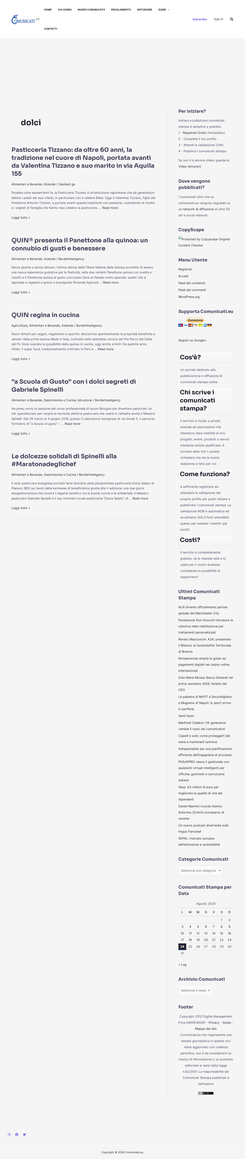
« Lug (182, 964)
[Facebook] (16, 1134)
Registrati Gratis (194, 133)
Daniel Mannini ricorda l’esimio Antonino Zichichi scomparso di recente (201, 812)
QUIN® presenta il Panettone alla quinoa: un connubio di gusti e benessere (79, 244)
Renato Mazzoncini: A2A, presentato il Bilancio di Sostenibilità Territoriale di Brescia (204, 645)
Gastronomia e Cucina (60, 400)
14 (213, 933)
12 (198, 933)
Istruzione (85, 400)
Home (48, 9)
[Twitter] (24, 1134)
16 (229, 933)
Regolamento (121, 9)
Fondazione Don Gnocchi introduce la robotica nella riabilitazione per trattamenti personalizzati (205, 626)
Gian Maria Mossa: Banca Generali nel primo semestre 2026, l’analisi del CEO (205, 684)
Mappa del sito (206, 1029)
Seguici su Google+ (192, 340)
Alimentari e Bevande (26, 184)
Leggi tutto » (20, 217)
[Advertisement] (122, 67)
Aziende (50, 184)
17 (182, 940)
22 (222, 940)
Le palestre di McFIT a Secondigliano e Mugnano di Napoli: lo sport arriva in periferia (205, 703)
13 (205, 933)
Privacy (214, 1022)
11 (190, 933)
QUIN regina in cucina (45, 315)
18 (190, 940)
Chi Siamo (65, 9)
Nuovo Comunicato (91, 9)
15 (221, 933)
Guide (162, 9)
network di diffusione (198, 209)
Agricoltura (19, 325)
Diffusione (144, 9)
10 (182, 933)
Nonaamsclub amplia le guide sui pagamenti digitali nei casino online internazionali (203, 664)
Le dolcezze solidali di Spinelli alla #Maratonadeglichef (64, 460)
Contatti (50, 28)
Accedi (183, 276)
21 (213, 940)
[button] (167, 9)
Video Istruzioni (189, 166)
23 (229, 940)
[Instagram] (9, 1134)
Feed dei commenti (192, 290)
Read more (110, 208)
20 (206, 940)
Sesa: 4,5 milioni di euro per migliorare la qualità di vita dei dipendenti (200, 793)
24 (182, 946)
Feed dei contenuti (191, 283)
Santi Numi (186, 716)
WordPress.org (189, 297)
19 (198, 940)
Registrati (185, 269)
